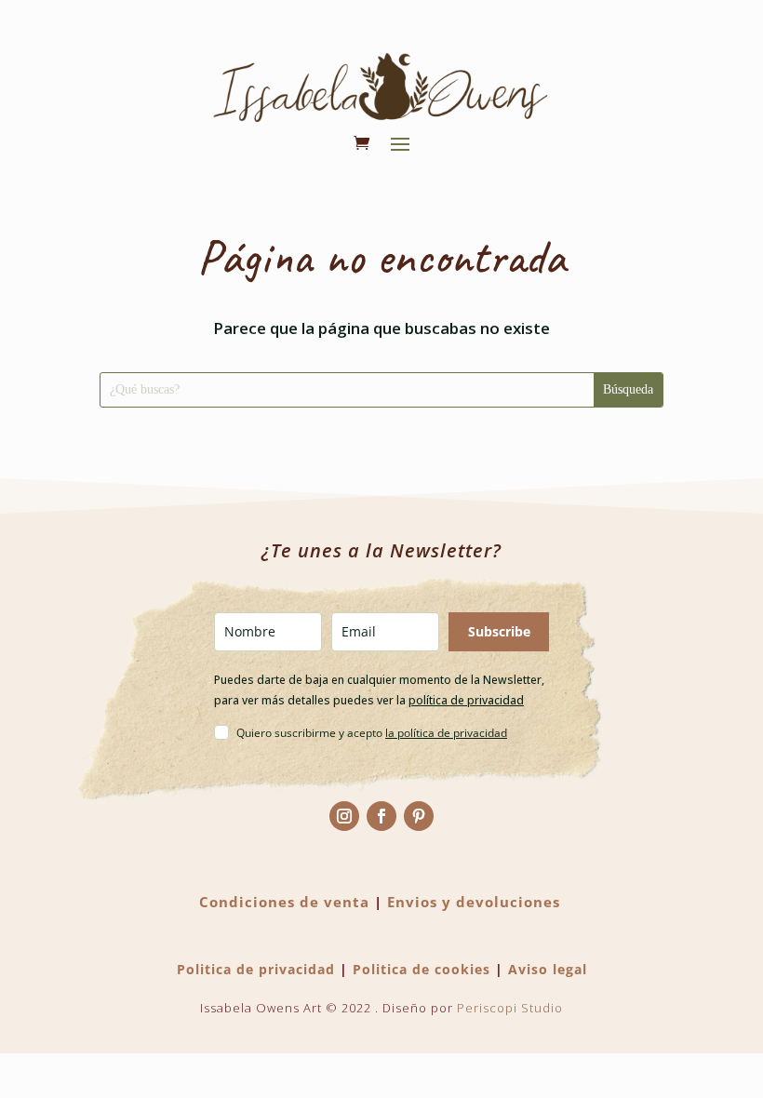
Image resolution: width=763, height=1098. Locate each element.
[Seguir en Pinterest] (419, 816)
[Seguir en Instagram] (344, 816)
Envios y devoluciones (473, 901)
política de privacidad (466, 700)
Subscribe (499, 631)
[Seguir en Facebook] (381, 816)
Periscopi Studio (510, 1007)
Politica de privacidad (256, 969)
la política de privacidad (446, 733)
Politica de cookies (421, 969)
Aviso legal (547, 969)
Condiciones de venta (284, 901)
